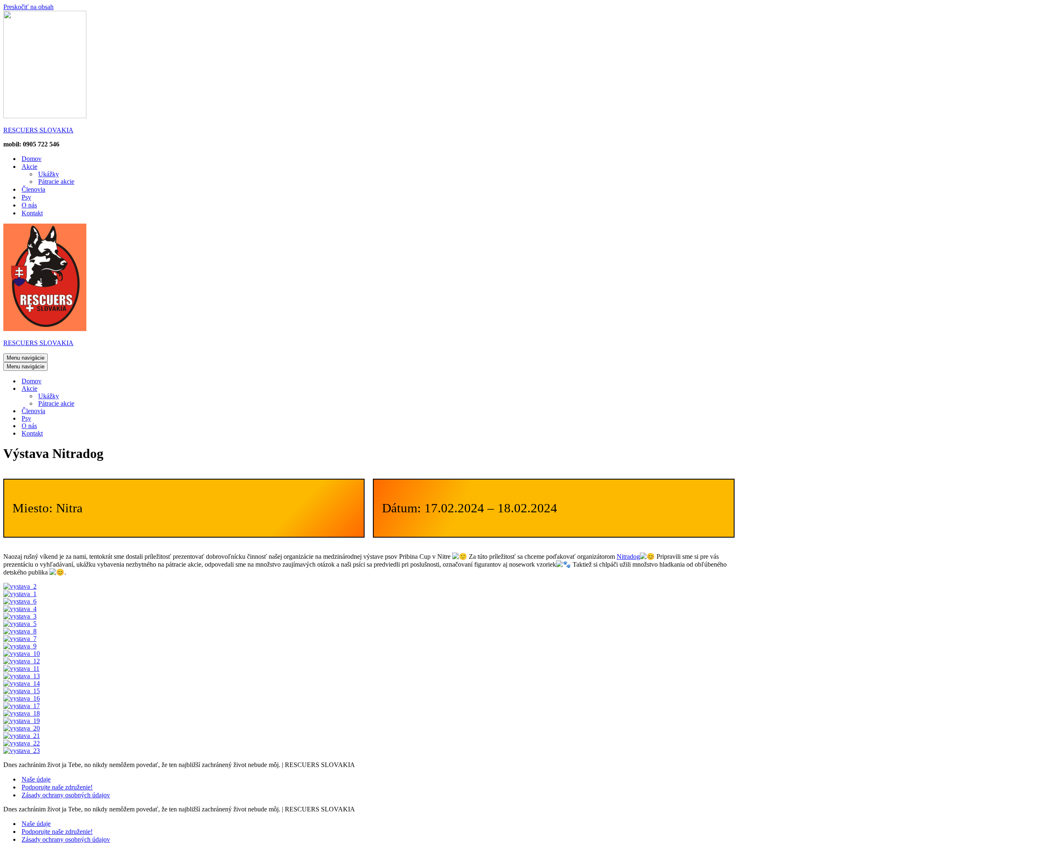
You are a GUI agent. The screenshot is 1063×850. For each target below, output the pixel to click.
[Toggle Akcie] (148, 388)
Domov (32, 158)
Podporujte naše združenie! (57, 787)
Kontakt (32, 213)
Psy (26, 197)
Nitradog (628, 556)
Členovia (33, 189)
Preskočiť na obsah (28, 6)
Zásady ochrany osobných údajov (66, 795)
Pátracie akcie (56, 181)
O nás (29, 205)
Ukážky (48, 174)
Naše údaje (36, 779)
